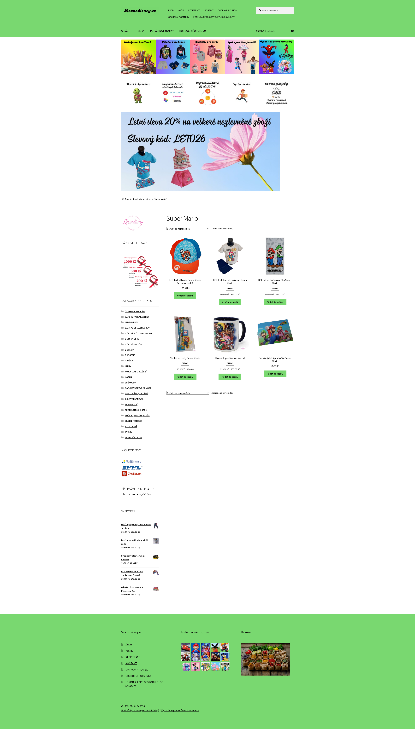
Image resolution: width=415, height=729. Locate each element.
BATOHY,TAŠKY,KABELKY (137, 316)
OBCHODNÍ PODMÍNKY (178, 17)
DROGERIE (130, 355)
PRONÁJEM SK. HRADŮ (136, 410)
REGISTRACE (194, 10)
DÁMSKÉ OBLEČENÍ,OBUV (137, 327)
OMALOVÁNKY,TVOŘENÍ (136, 393)
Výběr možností (185, 295)
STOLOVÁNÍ (131, 426)
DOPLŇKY (129, 349)
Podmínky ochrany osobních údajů (140, 710)
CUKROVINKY (131, 322)
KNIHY (128, 366)
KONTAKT (209, 10)
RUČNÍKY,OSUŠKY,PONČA (137, 415)
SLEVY (141, 30)
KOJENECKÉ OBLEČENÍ (136, 371)
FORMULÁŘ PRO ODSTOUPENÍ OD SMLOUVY (214, 17)
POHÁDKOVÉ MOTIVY (162, 30)
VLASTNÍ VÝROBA (133, 437)
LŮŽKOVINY (130, 382)
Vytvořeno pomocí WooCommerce (180, 710)
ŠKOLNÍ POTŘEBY (133, 420)
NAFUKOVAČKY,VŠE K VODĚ (138, 388)
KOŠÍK (181, 10)
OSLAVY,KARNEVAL (134, 399)
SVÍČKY (128, 431)
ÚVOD (171, 10)
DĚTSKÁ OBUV (132, 338)
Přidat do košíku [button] (275, 302)
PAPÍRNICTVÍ (131, 404)
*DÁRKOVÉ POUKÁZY (135, 311)
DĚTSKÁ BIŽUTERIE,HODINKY (139, 333)
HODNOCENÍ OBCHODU (192, 30)
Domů (128, 199)
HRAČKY (129, 360)
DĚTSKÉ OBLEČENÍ (134, 344)
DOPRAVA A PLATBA (227, 10)
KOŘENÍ (128, 377)
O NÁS (124, 30)
